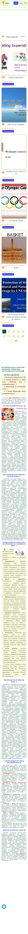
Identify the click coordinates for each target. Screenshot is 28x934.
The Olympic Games (16, 220)
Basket (16, 268)
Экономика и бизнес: (9, 803)
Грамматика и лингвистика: (11, 794)
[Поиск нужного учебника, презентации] (24, 7)
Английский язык (21, 408)
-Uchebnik (8, 3)
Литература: (6, 773)
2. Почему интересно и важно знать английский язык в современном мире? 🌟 (14, 382)
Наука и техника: (8, 813)
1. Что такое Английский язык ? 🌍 (14, 377)
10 (23, 336)
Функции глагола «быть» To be (16, 173)
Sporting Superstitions (16, 77)
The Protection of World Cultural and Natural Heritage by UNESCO (16, 317)
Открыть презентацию (8, 84)
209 (16, 341)
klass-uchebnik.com (14, 397)
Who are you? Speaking (16, 124)
